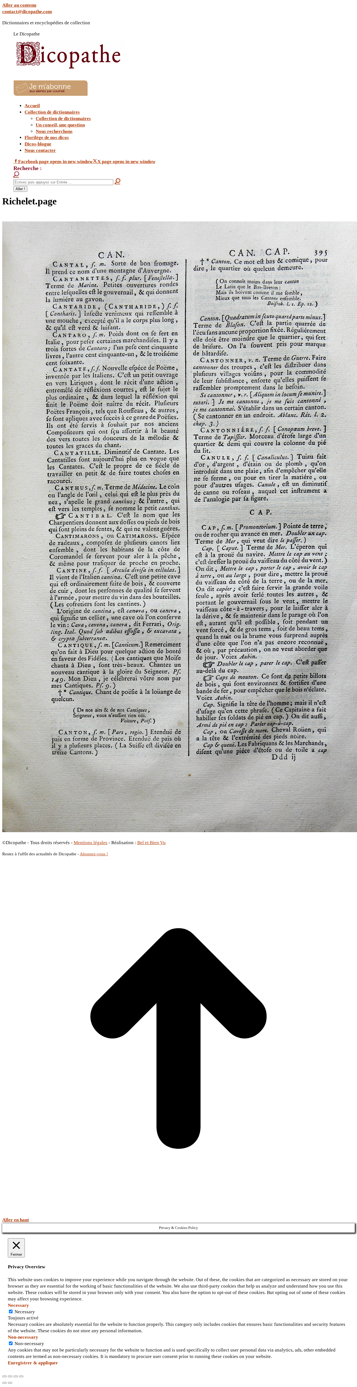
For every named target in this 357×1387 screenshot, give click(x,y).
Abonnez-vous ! (94, 854)
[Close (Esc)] (4, 1376)
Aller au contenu (19, 5)
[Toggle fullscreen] (15, 1376)
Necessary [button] (18, 1305)
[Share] (10, 1376)
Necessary (25, 1311)
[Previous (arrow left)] (4, 1383)
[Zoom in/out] (21, 1376)
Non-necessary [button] (23, 1337)
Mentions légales (90, 842)
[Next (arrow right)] (10, 1383)
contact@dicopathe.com (27, 11)
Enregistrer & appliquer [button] (33, 1362)
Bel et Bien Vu (151, 842)
